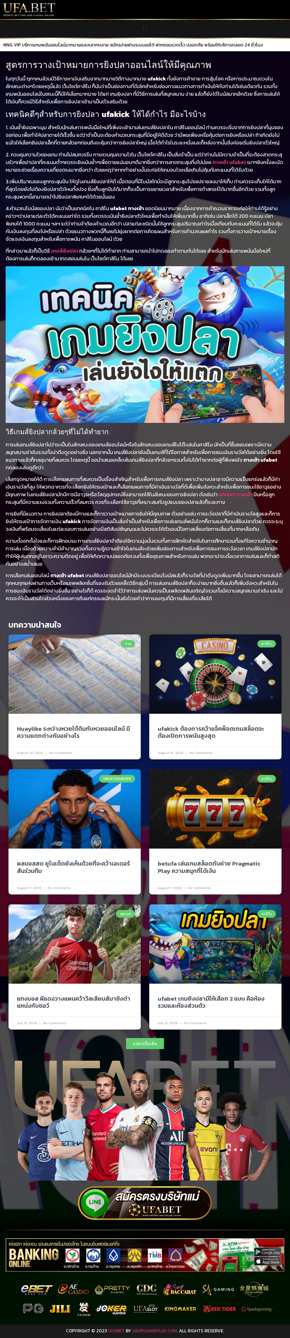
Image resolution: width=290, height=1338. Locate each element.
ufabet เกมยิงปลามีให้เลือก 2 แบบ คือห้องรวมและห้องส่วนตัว (211, 1002)
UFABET (116, 1330)
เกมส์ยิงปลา (64, 251)
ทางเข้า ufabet (229, 162)
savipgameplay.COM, (155, 1330)
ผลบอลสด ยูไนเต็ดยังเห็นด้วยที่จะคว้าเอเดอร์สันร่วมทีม (73, 867)
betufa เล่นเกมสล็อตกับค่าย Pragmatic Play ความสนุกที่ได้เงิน (209, 867)
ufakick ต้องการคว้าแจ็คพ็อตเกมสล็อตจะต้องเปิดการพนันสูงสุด (211, 732)
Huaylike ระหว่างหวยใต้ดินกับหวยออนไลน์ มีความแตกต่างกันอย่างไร (73, 732)
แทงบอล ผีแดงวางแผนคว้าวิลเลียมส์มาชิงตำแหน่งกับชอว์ (73, 1002)
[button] (145, 27)
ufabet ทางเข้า (235, 494)
